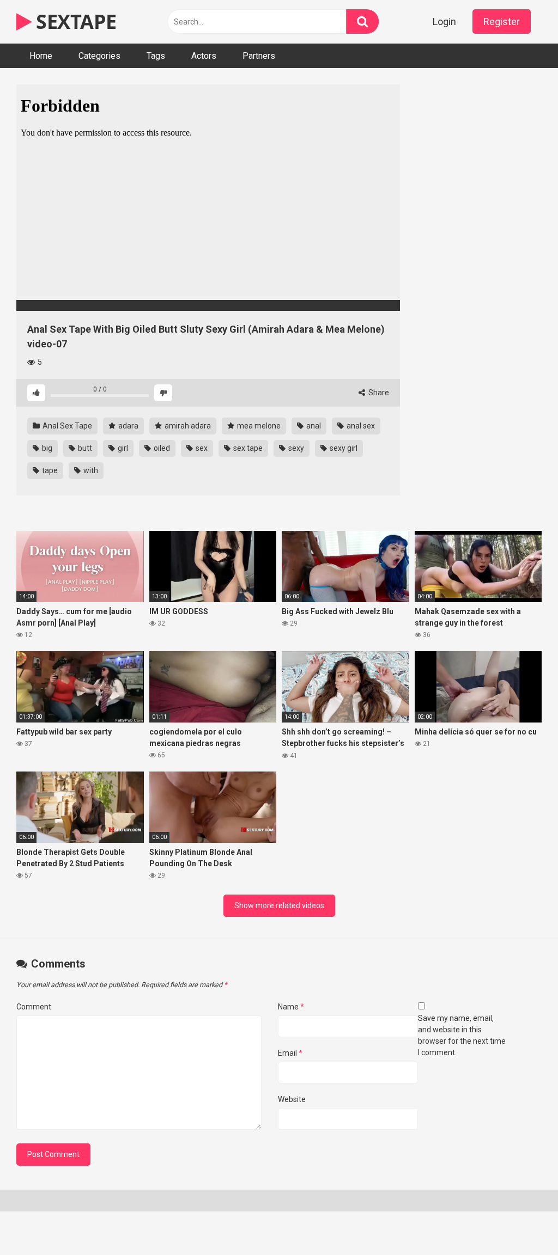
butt (84, 448)
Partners (258, 56)
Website (292, 1099)
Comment (33, 1006)
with (90, 470)
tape (49, 470)
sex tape (247, 448)
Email (290, 1053)
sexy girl (342, 448)
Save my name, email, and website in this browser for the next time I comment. (462, 1035)
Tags (156, 56)
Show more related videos (279, 905)
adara (127, 425)
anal (313, 425)
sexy (295, 448)
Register (501, 21)
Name (291, 1006)
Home (40, 56)
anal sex (360, 425)
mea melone (258, 425)
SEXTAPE (74, 21)
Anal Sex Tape (66, 425)
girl (122, 448)
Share (378, 392)
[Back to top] (521, 1222)
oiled (161, 448)
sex (201, 448)
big (46, 448)
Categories (99, 56)
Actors (203, 56)
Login (444, 21)
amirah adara (187, 425)
